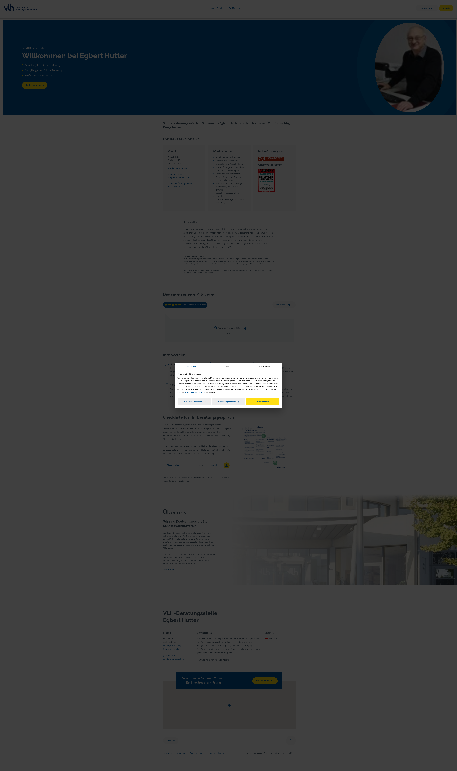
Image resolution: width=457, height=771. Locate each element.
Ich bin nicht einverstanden (194, 402)
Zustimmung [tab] (192, 366)
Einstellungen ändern (227, 402)
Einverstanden (263, 402)
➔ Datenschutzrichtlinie (195, 392)
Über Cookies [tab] (264, 366)
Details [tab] (228, 366)
